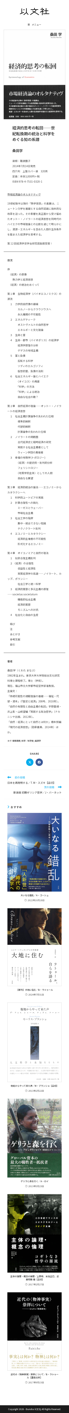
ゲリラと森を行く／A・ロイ (35, 1181)
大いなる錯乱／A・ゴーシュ (35, 895)
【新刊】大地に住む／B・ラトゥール (34, 989)
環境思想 (16, 740)
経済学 (38, 740)
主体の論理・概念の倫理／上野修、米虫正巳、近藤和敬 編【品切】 (34, 1278)
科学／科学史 (28, 740)
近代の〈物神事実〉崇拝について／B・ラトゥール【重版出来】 (35, 1376)
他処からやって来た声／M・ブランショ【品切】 (35, 1085)
